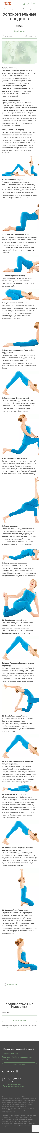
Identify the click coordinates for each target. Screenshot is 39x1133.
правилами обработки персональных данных (20, 1027)
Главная (6, 9)
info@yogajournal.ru (10, 1053)
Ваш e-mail (5, 1013)
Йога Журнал (19, 31)
